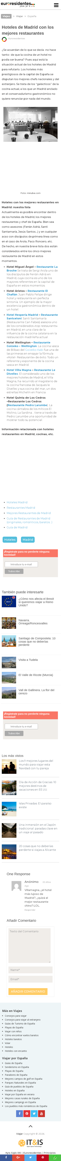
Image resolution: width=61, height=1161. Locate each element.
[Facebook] (19, 1113)
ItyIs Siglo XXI (13, 1152)
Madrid (28, 539)
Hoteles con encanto (16, 1050)
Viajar (19, 1133)
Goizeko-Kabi (34, 349)
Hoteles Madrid (17, 502)
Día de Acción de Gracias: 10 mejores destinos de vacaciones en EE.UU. (37, 786)
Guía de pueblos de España (19, 1086)
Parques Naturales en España (20, 1082)
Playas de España (14, 1027)
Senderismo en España (17, 1067)
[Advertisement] (30, 166)
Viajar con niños (13, 1031)
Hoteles (9, 539)
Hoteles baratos (13, 1039)
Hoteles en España (15, 1090)
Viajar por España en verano (19, 1094)
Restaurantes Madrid (21, 507)
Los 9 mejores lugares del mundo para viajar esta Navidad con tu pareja (36, 764)
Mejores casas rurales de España (22, 1098)
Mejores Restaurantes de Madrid (29, 513)
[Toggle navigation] (56, 5)
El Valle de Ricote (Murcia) (36, 675)
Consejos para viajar (16, 1015)
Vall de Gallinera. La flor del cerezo (36, 691)
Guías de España (13, 1063)
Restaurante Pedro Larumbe (27, 405)
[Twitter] (34, 1113)
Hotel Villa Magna (19, 370)
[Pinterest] (26, 1113)
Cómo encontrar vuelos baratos (22, 1035)
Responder (30, 910)
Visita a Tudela (28, 659)
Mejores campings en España (20, 1102)
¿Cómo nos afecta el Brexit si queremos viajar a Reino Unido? (36, 602)
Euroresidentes (16, 38)
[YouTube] (41, 1113)
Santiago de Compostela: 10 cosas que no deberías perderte (37, 642)
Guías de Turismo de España (20, 1023)
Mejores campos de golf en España (23, 1078)
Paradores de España (16, 1074)
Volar (7, 1043)
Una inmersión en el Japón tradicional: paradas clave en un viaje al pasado (38, 828)
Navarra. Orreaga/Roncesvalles (33, 622)
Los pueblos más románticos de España (26, 1106)
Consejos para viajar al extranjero (23, 1019)
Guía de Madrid (17, 527)
